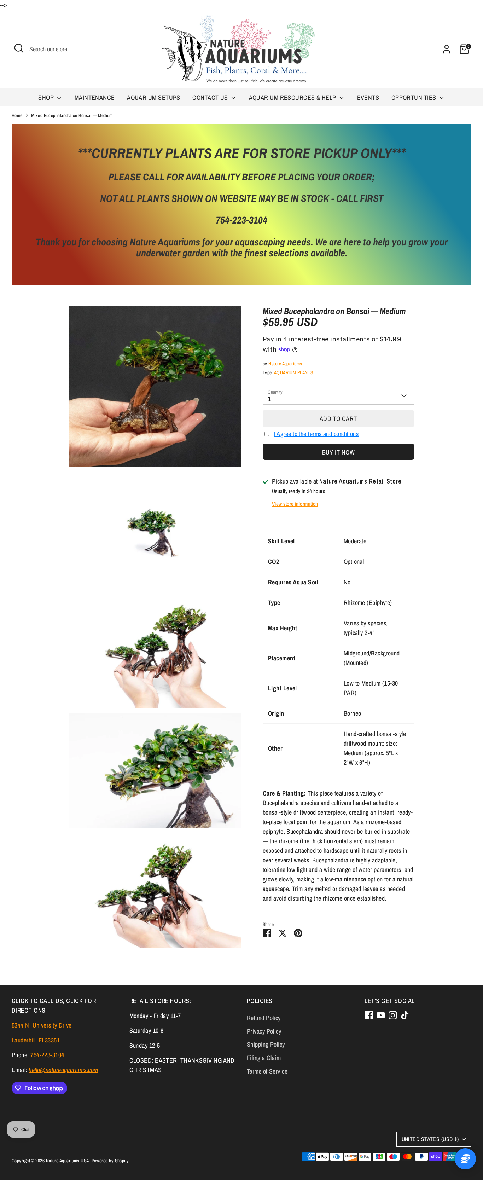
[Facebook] (369, 1015)
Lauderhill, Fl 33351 (36, 1040)
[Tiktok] (405, 1015)
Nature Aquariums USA (67, 1160)
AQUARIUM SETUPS (153, 97)
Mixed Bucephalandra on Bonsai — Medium (72, 115)
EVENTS (368, 97)
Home (17, 115)
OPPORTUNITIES (414, 97)
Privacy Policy (264, 1031)
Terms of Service (267, 1071)
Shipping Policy (266, 1044)
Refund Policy (264, 1017)
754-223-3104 (47, 1055)
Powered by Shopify (110, 1160)
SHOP (46, 97)
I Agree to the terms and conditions (316, 433)
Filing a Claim (264, 1057)
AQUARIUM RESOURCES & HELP (293, 97)
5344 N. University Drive (42, 1025)
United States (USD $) (430, 1139)
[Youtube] (381, 1015)
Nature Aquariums (285, 363)
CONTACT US (210, 97)
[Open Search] (19, 48)
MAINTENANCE (95, 97)
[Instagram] (393, 1015)
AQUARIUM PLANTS (293, 372)
